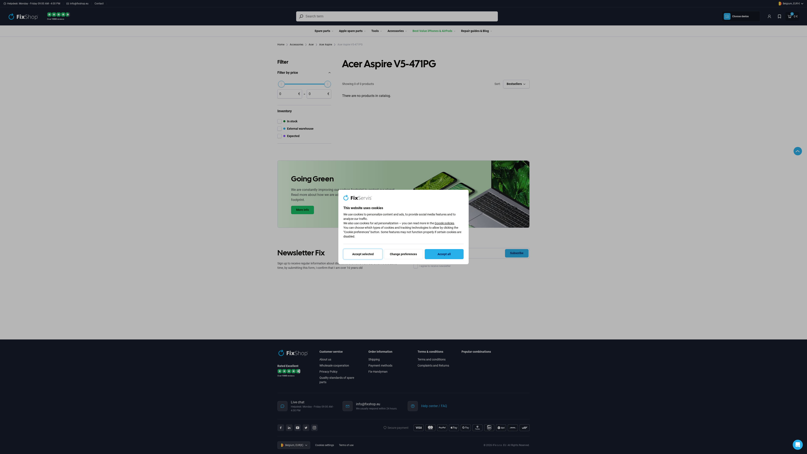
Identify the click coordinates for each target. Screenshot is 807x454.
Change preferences (403, 254)
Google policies (444, 223)
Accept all (444, 254)
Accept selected (363, 254)
